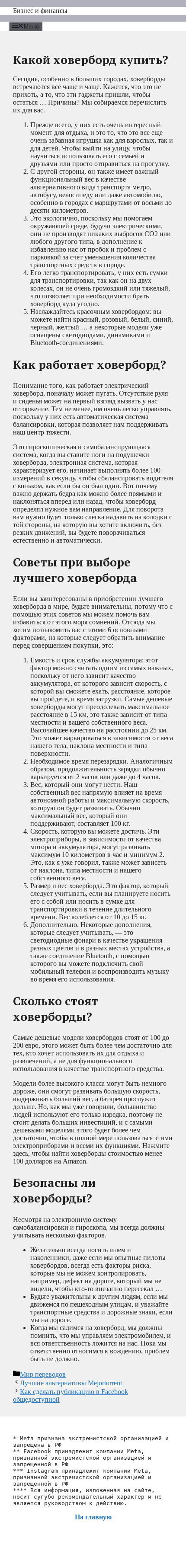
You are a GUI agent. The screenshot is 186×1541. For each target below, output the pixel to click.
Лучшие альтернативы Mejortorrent (71, 1383)
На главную (93, 1517)
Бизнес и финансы (40, 10)
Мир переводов (43, 1374)
